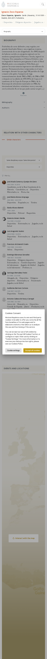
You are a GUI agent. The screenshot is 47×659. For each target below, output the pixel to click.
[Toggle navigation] (43, 4)
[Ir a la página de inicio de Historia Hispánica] (12, 4)
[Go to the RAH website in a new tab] (3, 4)
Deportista (8, 22)
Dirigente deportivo (23, 22)
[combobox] (23, 31)
